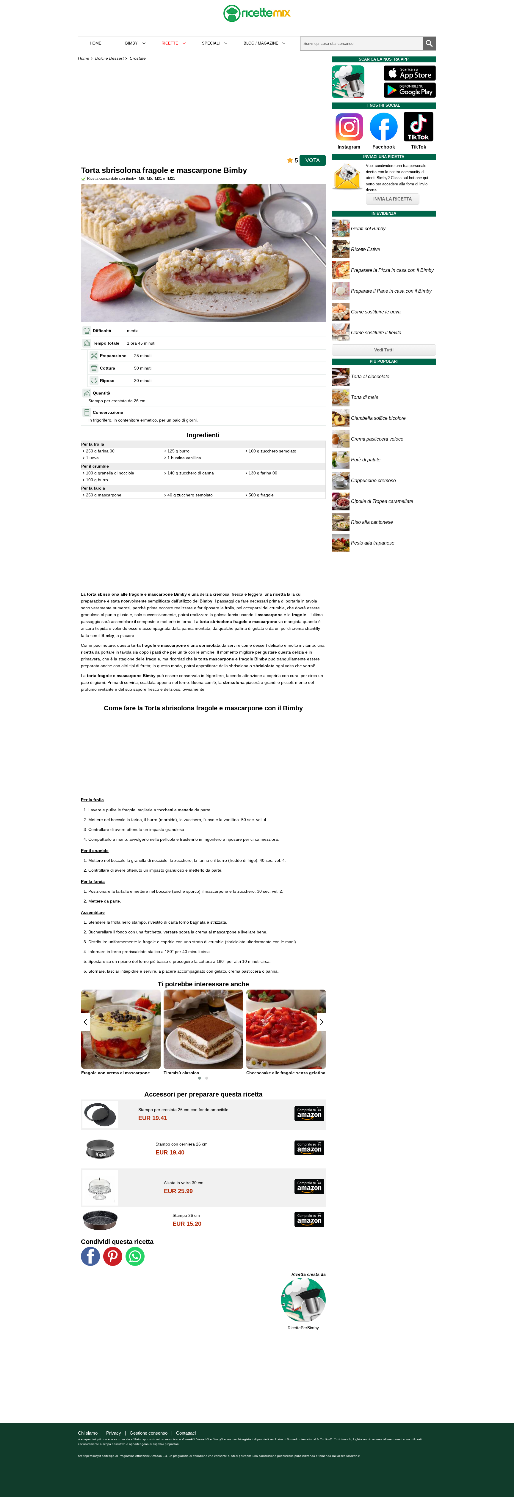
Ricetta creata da (309, 1274)
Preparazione (113, 355)
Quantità (101, 393)
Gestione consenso (148, 1433)
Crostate (138, 58)
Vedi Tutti (384, 349)
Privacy (113, 1433)
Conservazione (108, 412)
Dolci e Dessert (109, 58)
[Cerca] (429, 43)
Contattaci (186, 1433)
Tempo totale (106, 343)
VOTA (312, 160)
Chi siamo (88, 1433)
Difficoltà (102, 330)
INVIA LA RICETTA (392, 198)
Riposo (107, 380)
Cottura (107, 368)
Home (95, 43)
